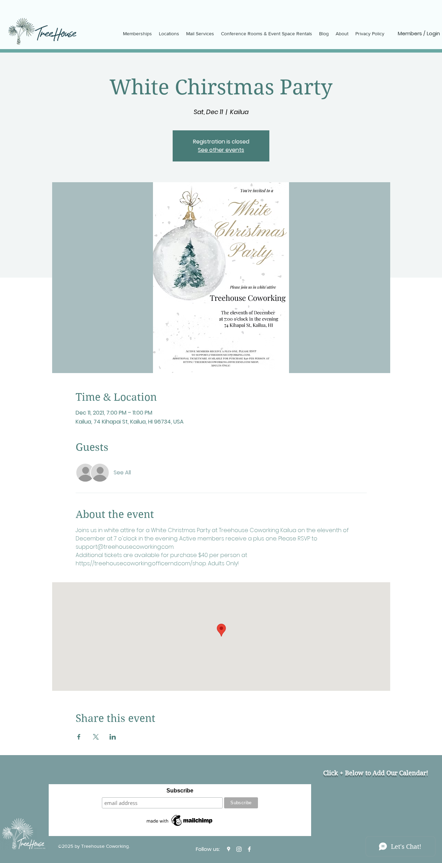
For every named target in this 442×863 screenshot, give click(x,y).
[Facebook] (249, 849)
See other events (221, 150)
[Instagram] (239, 849)
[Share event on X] (96, 737)
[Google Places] (228, 849)
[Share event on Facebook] (79, 737)
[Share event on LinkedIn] (112, 737)
